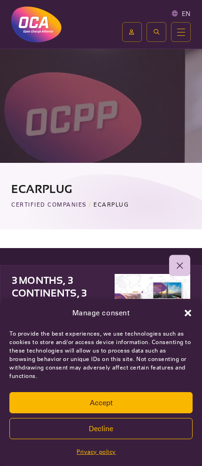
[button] (188, 313)
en (186, 13)
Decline (101, 429)
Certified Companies (49, 204)
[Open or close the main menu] (181, 32)
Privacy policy (96, 451)
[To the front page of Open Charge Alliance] (36, 24)
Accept (101, 403)
